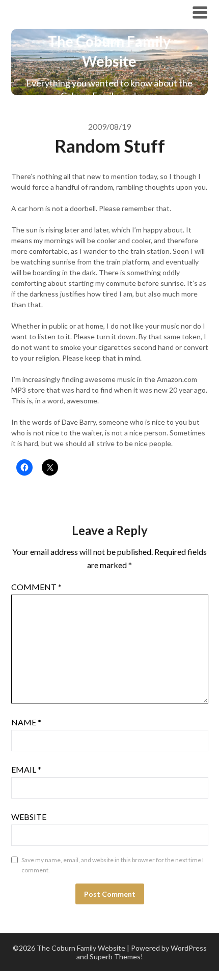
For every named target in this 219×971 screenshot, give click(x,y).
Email (26, 769)
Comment (36, 587)
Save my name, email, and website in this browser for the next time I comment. (112, 865)
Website (28, 816)
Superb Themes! (116, 956)
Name (26, 722)
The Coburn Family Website (81, 12)
